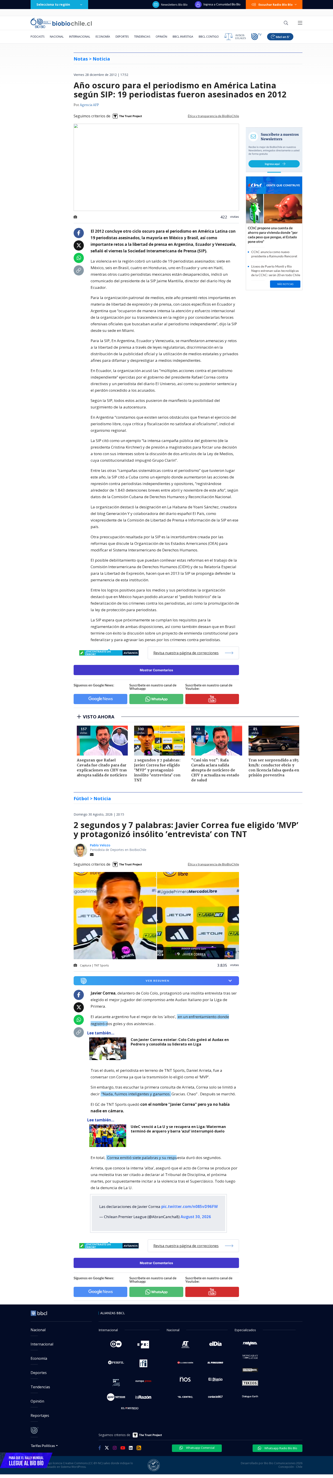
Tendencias (142, 37)
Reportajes (40, 1415)
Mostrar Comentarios (156, 670)
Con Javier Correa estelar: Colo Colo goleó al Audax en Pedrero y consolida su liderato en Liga (180, 1042)
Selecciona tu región (53, 4)
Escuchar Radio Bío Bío (275, 4)
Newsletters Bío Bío (174, 4)
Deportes (122, 37)
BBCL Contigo (209, 37)
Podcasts (37, 37)
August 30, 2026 (196, 1216)
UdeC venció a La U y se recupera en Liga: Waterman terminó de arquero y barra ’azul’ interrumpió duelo (178, 1129)
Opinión (161, 37)
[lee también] (108, 1048)
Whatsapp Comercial (200, 1448)
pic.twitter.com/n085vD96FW (189, 1206)
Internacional (79, 37)
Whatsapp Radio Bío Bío (280, 1448)
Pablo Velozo (100, 845)
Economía (103, 37)
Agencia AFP (89, 105)
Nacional (57, 37)
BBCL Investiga (183, 37)
